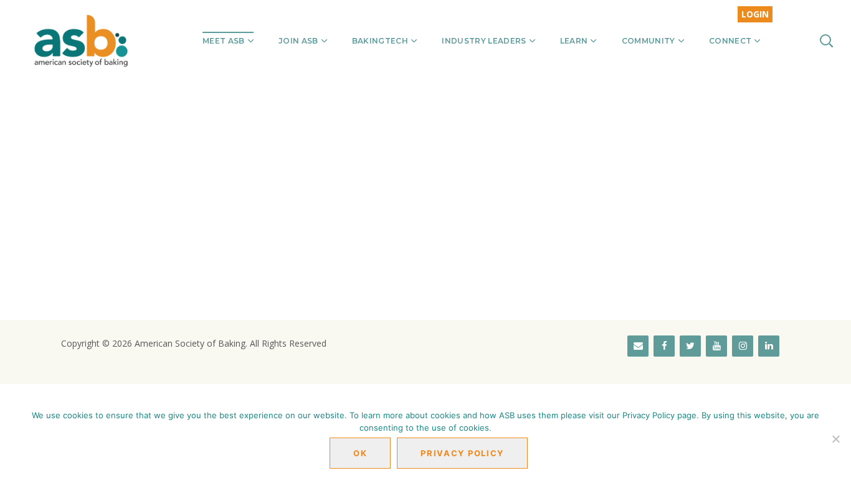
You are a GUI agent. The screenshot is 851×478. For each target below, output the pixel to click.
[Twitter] (690, 346)
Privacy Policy (462, 453)
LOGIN (755, 14)
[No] (835, 439)
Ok (360, 453)
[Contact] (638, 346)
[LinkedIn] (768, 346)
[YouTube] (716, 346)
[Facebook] (664, 346)
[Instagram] (742, 346)
